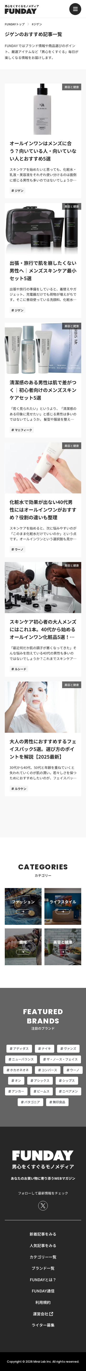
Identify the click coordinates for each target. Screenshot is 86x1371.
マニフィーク (23, 430)
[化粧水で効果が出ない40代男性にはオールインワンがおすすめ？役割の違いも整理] (43, 499)
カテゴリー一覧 (43, 1257)
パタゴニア (32, 1102)
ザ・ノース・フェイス (62, 1059)
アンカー (18, 1091)
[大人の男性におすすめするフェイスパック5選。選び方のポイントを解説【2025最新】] (43, 738)
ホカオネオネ (19, 1070)
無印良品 (59, 1102)
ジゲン (19, 190)
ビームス (43, 1091)
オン (18, 1080)
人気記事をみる (43, 1245)
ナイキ (46, 1048)
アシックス (41, 1080)
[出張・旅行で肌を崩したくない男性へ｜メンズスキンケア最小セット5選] (43, 260)
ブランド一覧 (43, 1268)
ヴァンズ (70, 1048)
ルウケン (20, 789)
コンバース (49, 1070)
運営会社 (40, 1314)
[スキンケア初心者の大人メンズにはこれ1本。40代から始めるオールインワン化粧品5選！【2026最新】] (43, 619)
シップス (68, 1080)
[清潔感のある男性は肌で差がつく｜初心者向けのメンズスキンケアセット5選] (43, 380)
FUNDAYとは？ (43, 1279)
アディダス (21, 1048)
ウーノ (19, 549)
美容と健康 (71, 87)
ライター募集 (43, 1325)
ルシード (20, 669)
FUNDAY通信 (43, 1291)
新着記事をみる (43, 1234)
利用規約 (43, 1302)
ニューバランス (23, 1059)
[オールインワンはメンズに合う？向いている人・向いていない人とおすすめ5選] (43, 141)
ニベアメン (70, 1091)
